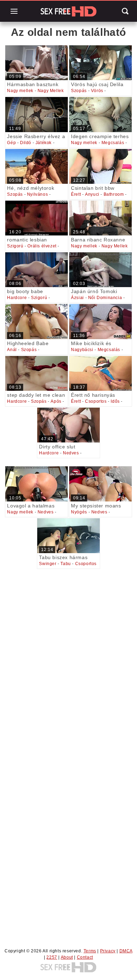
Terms (90, 950)
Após (56, 401)
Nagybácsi (82, 349)
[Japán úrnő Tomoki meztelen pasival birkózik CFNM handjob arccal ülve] (100, 269)
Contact (85, 957)
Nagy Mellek (51, 90)
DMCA (125, 950)
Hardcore (17, 297)
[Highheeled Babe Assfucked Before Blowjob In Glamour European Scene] (36, 321)
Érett (76, 194)
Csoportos (95, 401)
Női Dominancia (105, 297)
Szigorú (15, 246)
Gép (11, 142)
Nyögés (79, 512)
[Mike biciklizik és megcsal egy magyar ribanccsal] (100, 321)
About (67, 957)
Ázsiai (77, 297)
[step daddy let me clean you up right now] (36, 373)
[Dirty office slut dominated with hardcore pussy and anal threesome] (68, 425)
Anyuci (92, 194)
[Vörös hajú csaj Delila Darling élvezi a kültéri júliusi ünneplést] (100, 62)
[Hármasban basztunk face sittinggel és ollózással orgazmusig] (36, 62)
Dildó (25, 142)
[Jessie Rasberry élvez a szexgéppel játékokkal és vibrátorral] (36, 114)
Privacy (108, 950)
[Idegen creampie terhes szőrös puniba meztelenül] (100, 114)
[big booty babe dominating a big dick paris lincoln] (36, 269)
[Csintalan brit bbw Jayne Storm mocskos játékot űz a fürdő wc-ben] (100, 166)
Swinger (47, 563)
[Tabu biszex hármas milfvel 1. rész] (68, 535)
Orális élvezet (41, 246)
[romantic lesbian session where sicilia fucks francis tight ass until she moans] (36, 218)
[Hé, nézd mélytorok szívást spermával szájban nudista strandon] (36, 166)
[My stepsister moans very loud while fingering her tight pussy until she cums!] (100, 483)
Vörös (97, 90)
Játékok (43, 142)
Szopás (79, 90)
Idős (115, 401)
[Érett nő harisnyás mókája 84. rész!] (100, 373)
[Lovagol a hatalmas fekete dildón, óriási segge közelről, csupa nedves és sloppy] (36, 483)
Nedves (71, 453)
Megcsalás (113, 142)
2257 (51, 957)
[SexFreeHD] (68, 11)
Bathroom (114, 194)
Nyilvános (37, 194)
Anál (12, 349)
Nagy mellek (20, 90)
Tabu (65, 563)
